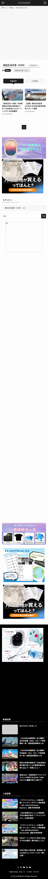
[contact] (30, 867)
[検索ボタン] (45, 3)
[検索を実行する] (43, 216)
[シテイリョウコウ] (24, 3)
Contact (29, 872)
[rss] (27, 867)
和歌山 (8, 70)
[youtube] (24, 867)
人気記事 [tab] (34, 81)
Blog (20, 872)
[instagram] (21, 867)
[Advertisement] (24, 33)
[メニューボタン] (3, 3)
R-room (36, 872)
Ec (24, 872)
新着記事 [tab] (13, 81)
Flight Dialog (13, 872)
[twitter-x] (18, 867)
